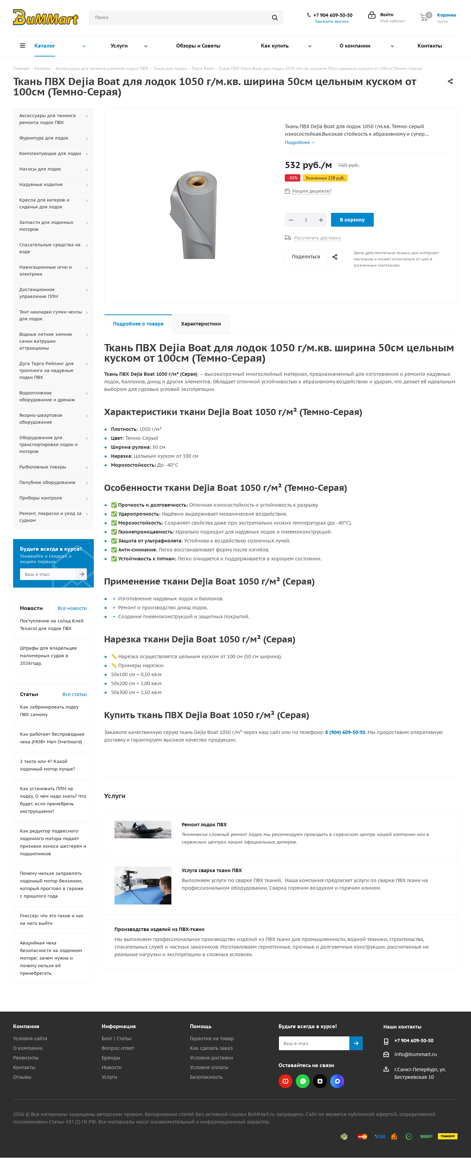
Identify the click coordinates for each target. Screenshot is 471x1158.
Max (337, 1081)
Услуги (109, 1077)
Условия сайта (30, 1038)
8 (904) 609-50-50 (345, 732)
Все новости (72, 608)
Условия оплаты (209, 1067)
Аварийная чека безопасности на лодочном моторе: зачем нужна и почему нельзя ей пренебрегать (51, 958)
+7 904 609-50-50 (332, 15)
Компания (26, 1026)
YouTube (285, 1081)
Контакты (24, 1067)
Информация (119, 1026)
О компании (28, 1048)
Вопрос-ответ (118, 1048)
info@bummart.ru (415, 1054)
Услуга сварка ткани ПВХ (212, 870)
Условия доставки (211, 1058)
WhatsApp (303, 1081)
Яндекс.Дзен (320, 1081)
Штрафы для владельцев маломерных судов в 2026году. (48, 655)
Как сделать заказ (211, 1048)
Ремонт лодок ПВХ (204, 824)
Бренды (111, 1058)
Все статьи (74, 694)
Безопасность (206, 1077)
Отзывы (22, 1077)
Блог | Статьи (117, 1038)
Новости (112, 1067)
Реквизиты (26, 1058)
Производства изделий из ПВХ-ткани (159, 929)
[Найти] (275, 17)
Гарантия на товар (212, 1038)
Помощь (200, 1026)
